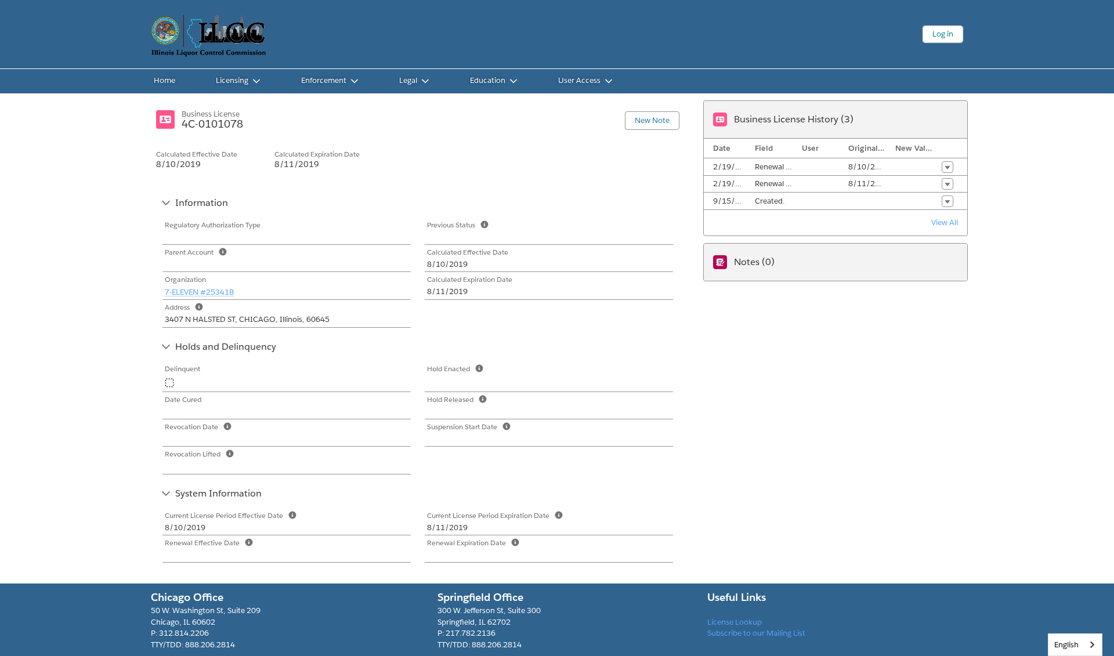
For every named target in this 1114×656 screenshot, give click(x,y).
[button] (947, 167)
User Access (579, 80)
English (1066, 645)
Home (164, 80)
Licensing (232, 80)
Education (487, 80)
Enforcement (323, 80)
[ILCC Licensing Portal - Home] (209, 34)
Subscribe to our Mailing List (756, 633)
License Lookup (734, 622)
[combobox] (1075, 644)
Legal (408, 80)
